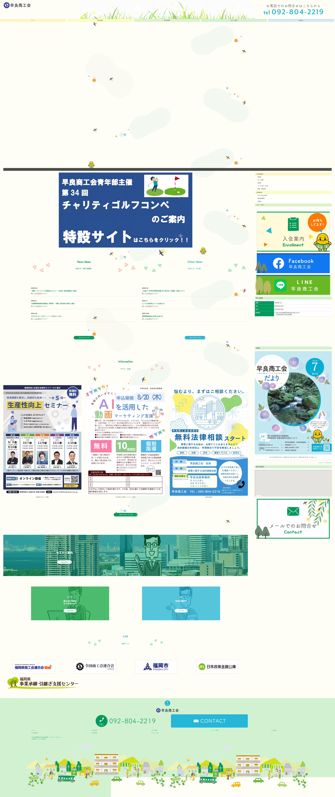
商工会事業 (167, 20)
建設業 (259, 177)
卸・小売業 (260, 180)
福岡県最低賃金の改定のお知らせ (152, 316)
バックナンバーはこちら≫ (325, 462)
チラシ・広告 (260, 205)
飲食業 (259, 183)
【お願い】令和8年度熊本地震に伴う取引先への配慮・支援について (163, 291)
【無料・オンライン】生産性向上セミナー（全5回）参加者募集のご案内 (54, 291)
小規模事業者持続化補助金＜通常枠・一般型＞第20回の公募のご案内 (53, 303)
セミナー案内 (234, 20)
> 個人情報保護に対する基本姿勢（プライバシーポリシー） (46, 737)
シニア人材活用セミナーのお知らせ (153, 303)
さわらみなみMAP (262, 195)
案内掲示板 (259, 192)
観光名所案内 (261, 198)
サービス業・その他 (263, 186)
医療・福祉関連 (262, 189)
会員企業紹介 (260, 174)
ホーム (33, 20)
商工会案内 (100, 20)
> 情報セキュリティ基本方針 (38, 739)
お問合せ (301, 20)
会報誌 (259, 201)
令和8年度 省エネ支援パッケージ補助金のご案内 (46, 316)
